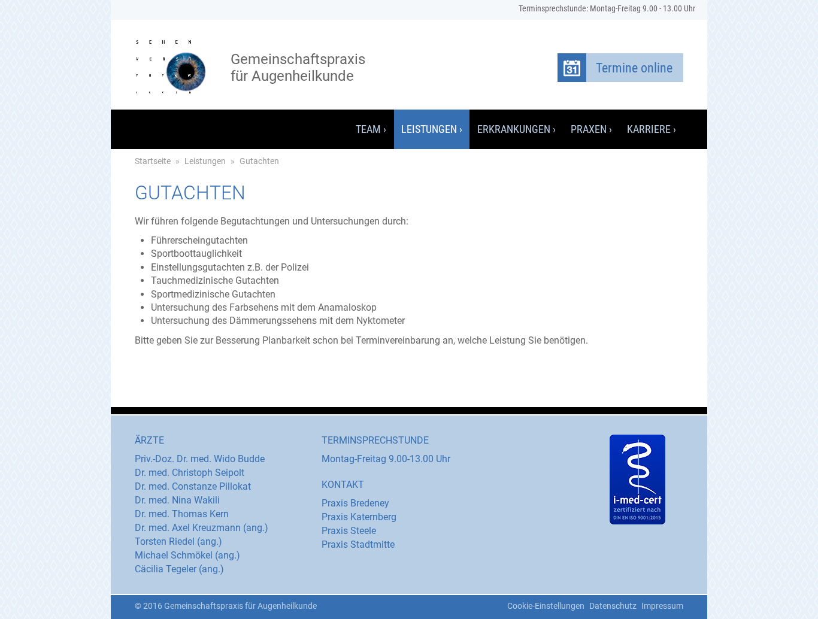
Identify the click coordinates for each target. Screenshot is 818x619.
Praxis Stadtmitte (358, 544)
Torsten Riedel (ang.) (178, 541)
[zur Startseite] (171, 67)
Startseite (153, 161)
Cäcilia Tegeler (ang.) (179, 569)
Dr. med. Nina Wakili (177, 500)
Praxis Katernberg (359, 517)
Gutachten (259, 161)
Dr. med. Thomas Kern (182, 514)
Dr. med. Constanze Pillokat (193, 486)
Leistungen (205, 161)
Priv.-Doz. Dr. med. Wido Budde (200, 459)
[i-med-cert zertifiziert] (637, 479)
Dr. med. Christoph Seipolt (189, 472)
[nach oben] (323, 603)
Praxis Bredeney (355, 503)
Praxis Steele (349, 530)
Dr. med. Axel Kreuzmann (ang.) (201, 527)
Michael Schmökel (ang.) (187, 555)
